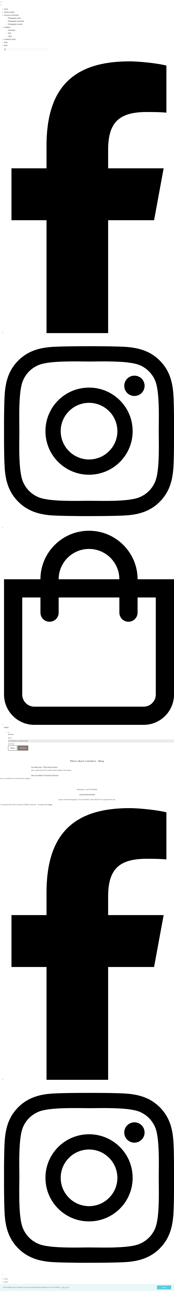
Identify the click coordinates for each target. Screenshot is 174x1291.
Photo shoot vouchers (50, 767)
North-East (11, 30)
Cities (10, 36)
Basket (12, 748)
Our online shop (36, 767)
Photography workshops (16, 21)
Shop (5, 42)
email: (87, 794)
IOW (9, 33)
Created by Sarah (10, 39)
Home (6, 9)
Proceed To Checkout (51, 775)
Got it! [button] (164, 1287)
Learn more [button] (65, 1287)
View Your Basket (37, 775)
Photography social (14, 18)
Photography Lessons (15, 24)
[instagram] (89, 528)
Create (50, 804)
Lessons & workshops (11, 15)
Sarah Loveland (9, 12)
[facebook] (89, 332)
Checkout (23, 748)
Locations (7, 27)
